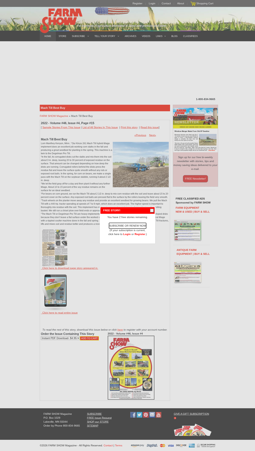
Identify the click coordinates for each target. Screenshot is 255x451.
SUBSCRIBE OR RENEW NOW (127, 225)
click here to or (126, 234)
